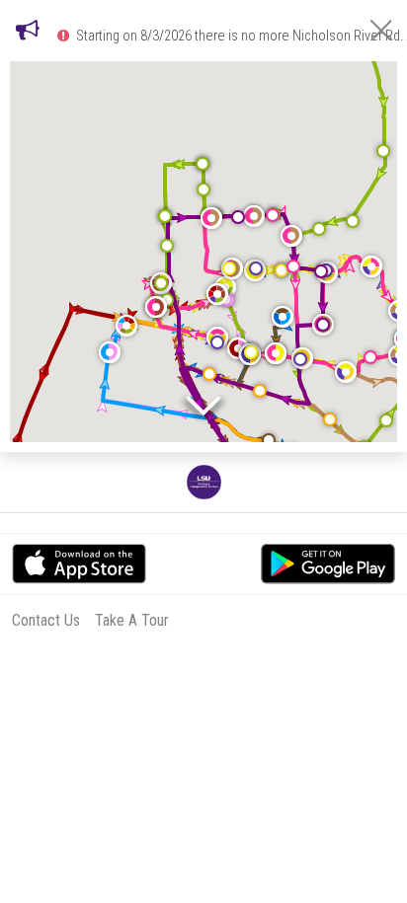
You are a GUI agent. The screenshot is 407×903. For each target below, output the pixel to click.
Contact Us (46, 620)
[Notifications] (28, 29)
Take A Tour (132, 620)
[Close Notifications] (380, 30)
